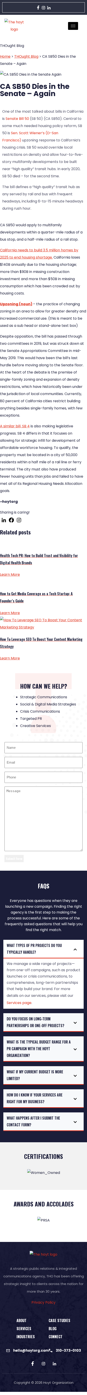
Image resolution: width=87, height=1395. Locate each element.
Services (24, 1328)
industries (26, 1336)
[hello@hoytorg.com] (8, 1350)
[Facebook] (38, 7)
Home (5, 56)
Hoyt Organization (58, 1382)
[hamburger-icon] (73, 26)
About (22, 1320)
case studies (59, 1320)
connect (55, 1336)
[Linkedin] (3, 520)
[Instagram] (43, 7)
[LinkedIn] (49, 7)
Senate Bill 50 (17, 118)
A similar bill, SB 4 (15, 426)
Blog (52, 1328)
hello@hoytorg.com (31, 1350)
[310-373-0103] (50, 1350)
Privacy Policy (43, 1302)
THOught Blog (26, 56)
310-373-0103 (68, 1350)
